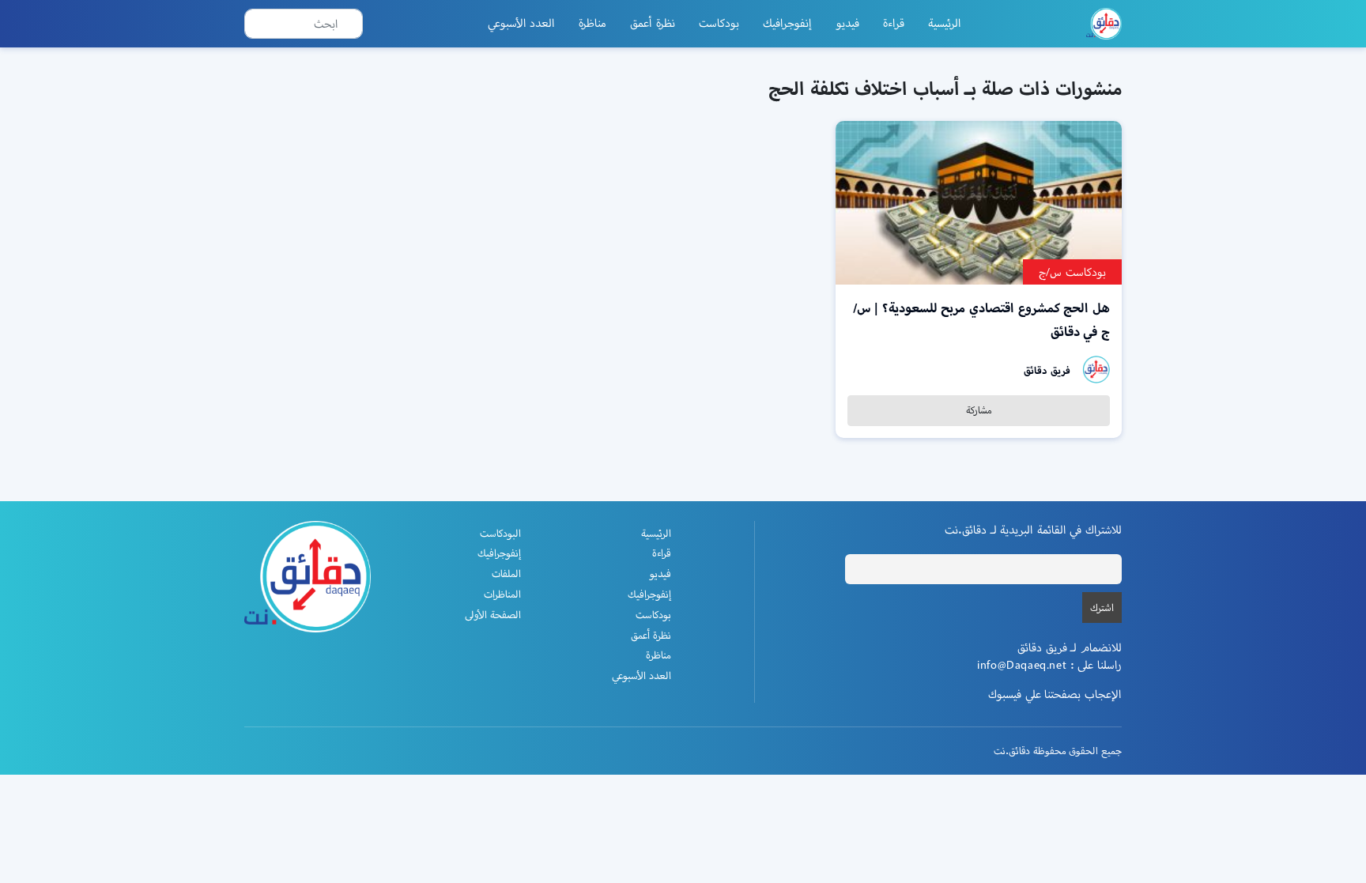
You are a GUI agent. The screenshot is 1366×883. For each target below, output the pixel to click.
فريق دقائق (1047, 370)
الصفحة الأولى (493, 614)
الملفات (506, 573)
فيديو (847, 23)
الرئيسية (944, 23)
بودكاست (719, 23)
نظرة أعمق (652, 23)
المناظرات (502, 594)
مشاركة (979, 410)
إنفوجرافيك (787, 23)
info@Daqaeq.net (1021, 665)
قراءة (893, 23)
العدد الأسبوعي (522, 23)
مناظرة (592, 23)
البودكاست (500, 533)
